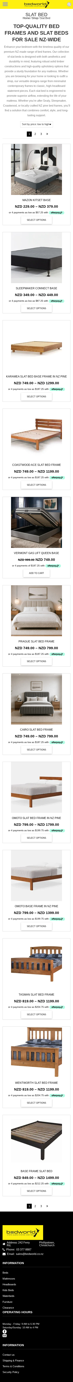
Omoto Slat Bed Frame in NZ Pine (36, 818)
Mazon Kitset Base (36, 200)
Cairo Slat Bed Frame (36, 729)
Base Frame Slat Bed (36, 1171)
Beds (5, 1272)
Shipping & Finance (13, 1360)
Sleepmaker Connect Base (36, 288)
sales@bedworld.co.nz (29, 1254)
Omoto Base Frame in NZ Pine (36, 906)
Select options (36, 220)
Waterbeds (8, 1296)
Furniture (7, 1302)
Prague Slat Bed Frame (36, 641)
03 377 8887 (23, 1249)
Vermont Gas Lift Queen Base (36, 553)
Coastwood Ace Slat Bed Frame (36, 464)
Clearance (8, 1307)
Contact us (9, 1354)
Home (26, 18)
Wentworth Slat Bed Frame (36, 1082)
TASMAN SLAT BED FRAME (36, 994)
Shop (35, 18)
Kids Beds (8, 1290)
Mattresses (9, 1278)
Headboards (9, 1284)
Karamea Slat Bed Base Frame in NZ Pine (36, 376)
